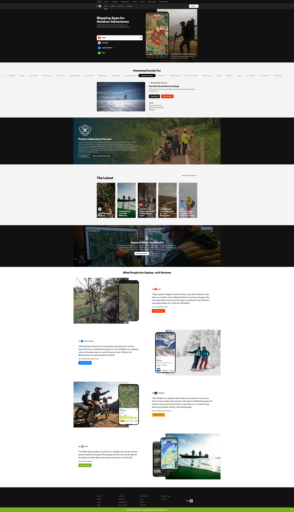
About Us (112, 6)
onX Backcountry (125, 1)
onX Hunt (106, 1)
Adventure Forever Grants (97, 146)
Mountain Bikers (47, 75)
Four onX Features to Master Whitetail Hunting (165, 109)
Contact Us (129, 6)
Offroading (201, 75)
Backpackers (88, 75)
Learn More (159, 96)
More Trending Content (189, 175)
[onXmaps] (189, 501)
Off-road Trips (33, 75)
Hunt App (142, 502)
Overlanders (134, 75)
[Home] (99, 6)
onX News (120, 6)
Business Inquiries (122, 505)
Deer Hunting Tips (158, 105)
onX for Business (152, 1)
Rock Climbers (19, 75)
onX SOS (142, 1)
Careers (98, 502)
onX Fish (134, 1)
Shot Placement (157, 107)
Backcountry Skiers (164, 75)
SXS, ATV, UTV (61, 75)
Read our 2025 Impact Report (102, 156)
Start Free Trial (158, 311)
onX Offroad (115, 1)
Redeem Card (121, 499)
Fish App (164, 499)
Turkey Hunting (179, 75)
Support (99, 505)
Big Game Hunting (119, 75)
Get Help (155, 253)
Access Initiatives (163, 1)
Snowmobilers (6, 75)
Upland (212, 75)
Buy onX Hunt (172, 96)
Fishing (191, 75)
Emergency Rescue (103, 75)
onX (99, 1)
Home (105, 6)
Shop (141, 499)
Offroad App (143, 505)
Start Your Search (141, 253)
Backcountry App (166, 496)
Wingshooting (75, 75)
